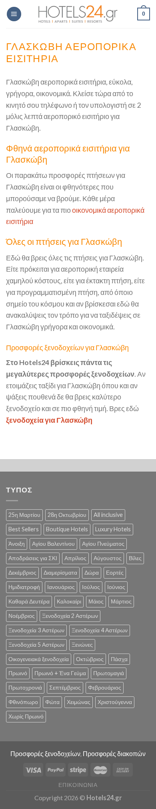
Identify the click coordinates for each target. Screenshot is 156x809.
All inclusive (108, 514)
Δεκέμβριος (22, 572)
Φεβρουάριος (104, 687)
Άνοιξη (16, 543)
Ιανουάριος (61, 586)
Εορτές (115, 572)
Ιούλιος (91, 586)
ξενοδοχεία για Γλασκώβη (49, 420)
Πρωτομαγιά (108, 673)
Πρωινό (17, 673)
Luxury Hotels (113, 529)
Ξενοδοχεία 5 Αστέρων (36, 644)
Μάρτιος (121, 601)
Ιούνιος (116, 586)
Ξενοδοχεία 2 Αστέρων (70, 615)
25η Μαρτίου (24, 514)
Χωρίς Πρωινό (26, 716)
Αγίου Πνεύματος (103, 543)
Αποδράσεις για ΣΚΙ (32, 558)
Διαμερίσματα (60, 572)
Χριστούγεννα (115, 701)
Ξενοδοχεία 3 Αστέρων (36, 630)
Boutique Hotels (67, 529)
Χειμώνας (78, 701)
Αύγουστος (108, 558)
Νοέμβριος (21, 615)
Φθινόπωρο (23, 701)
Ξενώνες (82, 644)
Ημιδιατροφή (24, 586)
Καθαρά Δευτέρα (29, 601)
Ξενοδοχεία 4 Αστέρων (100, 630)
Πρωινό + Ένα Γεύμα (60, 673)
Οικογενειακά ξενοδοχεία (38, 659)
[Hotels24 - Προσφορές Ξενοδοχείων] (78, 14)
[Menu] (14, 14)
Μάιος (96, 601)
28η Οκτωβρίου (67, 514)
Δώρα (91, 572)
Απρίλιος (75, 558)
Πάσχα (119, 659)
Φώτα (52, 701)
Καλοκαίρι (69, 601)
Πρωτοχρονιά (25, 687)
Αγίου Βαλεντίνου (53, 543)
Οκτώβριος (90, 659)
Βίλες (135, 558)
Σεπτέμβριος (65, 687)
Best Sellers (23, 529)
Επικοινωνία (78, 784)
